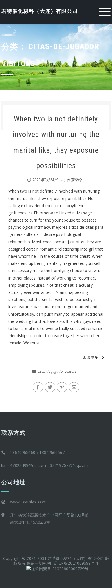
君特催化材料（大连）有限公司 (39, 11)
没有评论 (74, 179)
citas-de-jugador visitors (57, 371)
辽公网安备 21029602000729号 (59, 568)
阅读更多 (90, 357)
